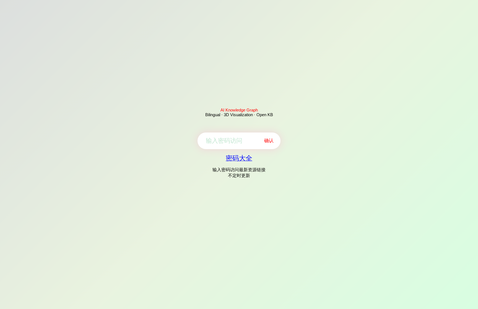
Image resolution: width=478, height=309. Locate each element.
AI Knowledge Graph (239, 110)
